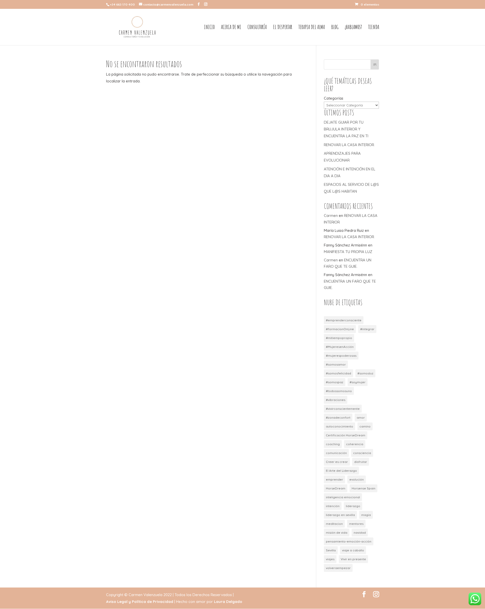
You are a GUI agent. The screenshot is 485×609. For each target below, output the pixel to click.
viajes (330, 559)
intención (333, 506)
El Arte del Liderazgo (341, 470)
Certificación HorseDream (345, 435)
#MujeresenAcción (340, 347)
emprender (334, 479)
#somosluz (365, 373)
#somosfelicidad (338, 373)
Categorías (333, 98)
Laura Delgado (228, 601)
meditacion (334, 524)
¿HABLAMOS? (353, 27)
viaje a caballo (353, 550)
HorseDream (335, 488)
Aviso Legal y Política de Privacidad (139, 601)
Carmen (331, 215)
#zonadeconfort (338, 417)
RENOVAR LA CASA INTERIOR (349, 144)
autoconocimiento (339, 426)
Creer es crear (337, 462)
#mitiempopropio (339, 338)
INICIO (209, 27)
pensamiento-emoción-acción (348, 541)
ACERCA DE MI (231, 27)
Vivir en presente (353, 559)
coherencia (354, 444)
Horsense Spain (363, 488)
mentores (356, 524)
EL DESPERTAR (282, 27)
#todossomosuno (339, 391)
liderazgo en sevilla (340, 515)
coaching (333, 444)
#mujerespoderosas (341, 355)
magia (366, 515)
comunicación (336, 453)
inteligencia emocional (343, 497)
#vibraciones (335, 400)
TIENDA (373, 27)
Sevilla (331, 550)
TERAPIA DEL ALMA (312, 27)
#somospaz (334, 382)
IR (374, 64)
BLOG (334, 27)
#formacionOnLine (340, 329)
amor (361, 417)
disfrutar (360, 462)
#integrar (367, 329)
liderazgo (353, 506)
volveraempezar (338, 568)
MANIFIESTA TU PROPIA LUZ (348, 251)
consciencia (362, 453)
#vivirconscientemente (343, 409)
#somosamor (336, 364)
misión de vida (336, 532)
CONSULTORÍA (257, 27)
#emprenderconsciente (343, 320)
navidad (360, 532)
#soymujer (358, 382)
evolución (356, 479)
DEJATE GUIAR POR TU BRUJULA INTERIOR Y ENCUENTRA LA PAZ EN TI (346, 129)
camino (365, 426)
